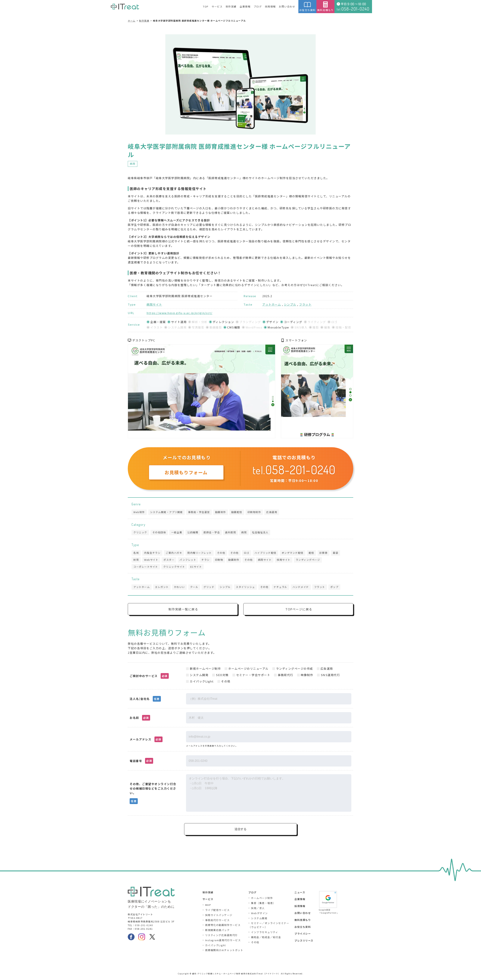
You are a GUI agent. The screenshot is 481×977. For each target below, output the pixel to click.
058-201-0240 (144, 925)
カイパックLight (215, 945)
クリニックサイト (174, 566)
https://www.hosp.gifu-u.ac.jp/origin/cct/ (180, 313)
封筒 (136, 559)
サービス (217, 6)
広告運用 (271, 512)
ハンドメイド (301, 587)
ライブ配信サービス (217, 910)
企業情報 (245, 6)
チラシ (205, 559)
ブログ (258, 6)
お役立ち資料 (307, 10)
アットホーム (271, 304)
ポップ (334, 587)
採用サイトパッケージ (218, 915)
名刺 (136, 553)
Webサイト (151, 559)
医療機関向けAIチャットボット (224, 950)
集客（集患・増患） (263, 903)
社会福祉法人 (260, 532)
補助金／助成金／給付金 (266, 937)
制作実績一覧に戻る (183, 609)
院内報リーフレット (199, 553)
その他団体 (159, 532)
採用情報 (270, 6)
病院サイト (154, 304)
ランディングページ (308, 559)
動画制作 (220, 512)
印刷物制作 (254, 512)
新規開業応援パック (217, 930)
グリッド (208, 587)
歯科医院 (230, 532)
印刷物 (219, 559)
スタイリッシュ (245, 587)
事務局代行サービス (217, 920)
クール (194, 587)
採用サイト (283, 559)
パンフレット (188, 559)
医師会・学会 (211, 532)
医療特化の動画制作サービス (223, 925)
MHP (208, 905)
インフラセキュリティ (264, 932)
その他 (221, 553)
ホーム (131, 20)
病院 (132, 163)
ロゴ (246, 553)
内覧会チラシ (152, 553)
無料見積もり (325, 10)
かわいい (179, 587)
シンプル (290, 304)
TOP (206, 6)
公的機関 (192, 532)
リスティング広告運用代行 (221, 935)
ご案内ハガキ (174, 553)
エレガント (162, 587)
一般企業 (176, 532)
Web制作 (139, 512)
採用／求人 (258, 908)
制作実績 (231, 6)
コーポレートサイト (145, 566)
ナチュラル (280, 587)
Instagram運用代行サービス (223, 940)
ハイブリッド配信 (265, 553)
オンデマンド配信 (292, 553)
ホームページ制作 (262, 898)
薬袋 (335, 553)
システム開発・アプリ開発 (166, 512)
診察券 (323, 553)
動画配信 (236, 512)
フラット (305, 304)
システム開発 (259, 918)
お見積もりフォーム (186, 472)
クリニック (140, 532)
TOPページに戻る (298, 609)
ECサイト (196, 566)
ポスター (168, 559)
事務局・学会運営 (199, 512)
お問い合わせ (287, 6)
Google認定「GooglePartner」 (328, 911)
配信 (311, 553)
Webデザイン (259, 913)
